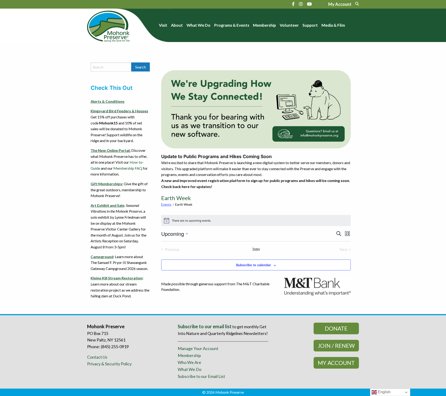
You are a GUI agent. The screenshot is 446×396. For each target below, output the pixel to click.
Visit (163, 25)
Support (310, 25)
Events (166, 204)
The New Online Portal (110, 150)
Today (256, 249)
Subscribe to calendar (253, 265)
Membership (264, 25)
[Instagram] (301, 3)
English (383, 392)
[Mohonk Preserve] (108, 25)
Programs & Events (231, 25)
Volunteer (289, 25)
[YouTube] (309, 3)
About (177, 25)
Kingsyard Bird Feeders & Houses (119, 111)
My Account (336, 362)
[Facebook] (293, 3)
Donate (336, 328)
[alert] (256, 220)
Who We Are (189, 362)
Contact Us (97, 357)
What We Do (198, 25)
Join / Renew (336, 345)
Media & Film (333, 25)
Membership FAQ (127, 168)
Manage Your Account (198, 348)
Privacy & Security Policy (109, 363)
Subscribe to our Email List (201, 376)
